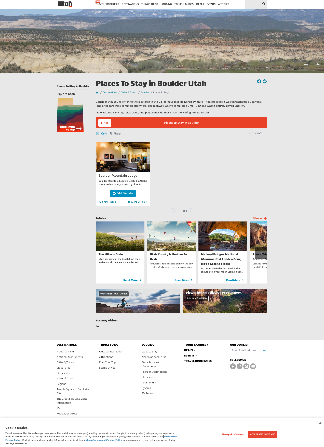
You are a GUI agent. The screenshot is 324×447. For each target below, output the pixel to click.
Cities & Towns (129, 92)
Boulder (145, 92)
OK (320, 423)
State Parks (63, 367)
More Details (138, 202)
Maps (60, 408)
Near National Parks (154, 357)
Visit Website (123, 193)
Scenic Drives (107, 367)
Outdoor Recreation (111, 351)
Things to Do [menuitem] (149, 4)
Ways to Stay (149, 351)
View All (260, 218)
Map (117, 133)
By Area (146, 388)
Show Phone (108, 202)
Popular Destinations (154, 371)
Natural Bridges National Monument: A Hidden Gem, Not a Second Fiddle (221, 259)
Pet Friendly (149, 382)
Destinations (110, 92)
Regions (61, 383)
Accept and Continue (262, 434)
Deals (188, 350)
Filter (104, 123)
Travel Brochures (198, 361)
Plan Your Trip (107, 362)
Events (189, 355)
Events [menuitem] (211, 4)
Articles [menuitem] (223, 4)
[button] (261, 253)
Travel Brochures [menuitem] (107, 4)
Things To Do (108, 344)
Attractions (106, 357)
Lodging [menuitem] (166, 4)
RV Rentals (148, 393)
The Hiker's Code (111, 254)
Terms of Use (170, 436)
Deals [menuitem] (200, 4)
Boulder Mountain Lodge (118, 175)
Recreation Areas (67, 413)
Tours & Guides (195, 344)
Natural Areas (65, 378)
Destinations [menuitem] (130, 4)
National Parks (65, 351)
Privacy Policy (13, 440)
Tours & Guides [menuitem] (184, 4)
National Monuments (70, 357)
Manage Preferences (233, 434)
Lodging (148, 344)
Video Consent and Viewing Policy (104, 440)
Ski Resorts (63, 373)
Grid (101, 133)
